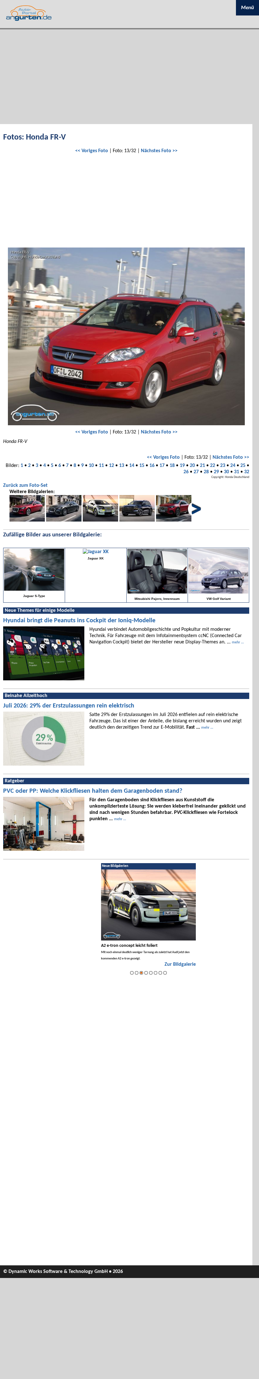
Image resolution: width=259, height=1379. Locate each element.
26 (186, 472)
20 (192, 465)
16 (151, 465)
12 (111, 465)
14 (131, 465)
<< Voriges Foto (91, 150)
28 (206, 472)
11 (101, 465)
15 (141, 465)
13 (121, 465)
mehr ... (238, 642)
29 (216, 472)
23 (222, 465)
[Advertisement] (129, 77)
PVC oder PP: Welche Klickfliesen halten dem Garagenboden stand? (92, 791)
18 (172, 465)
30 (226, 472)
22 (212, 465)
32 (246, 472)
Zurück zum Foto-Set (25, 485)
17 (162, 465)
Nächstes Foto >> (159, 150)
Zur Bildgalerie (180, 964)
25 (242, 465)
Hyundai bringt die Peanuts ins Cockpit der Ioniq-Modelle (79, 621)
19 (182, 465)
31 (236, 472)
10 (91, 465)
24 (232, 465)
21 (202, 465)
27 (196, 472)
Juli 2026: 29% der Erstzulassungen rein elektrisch (68, 706)
